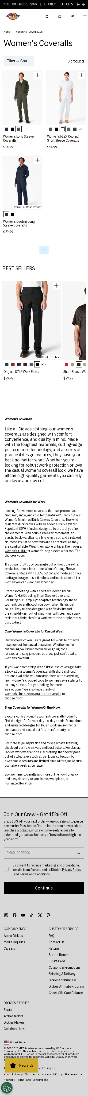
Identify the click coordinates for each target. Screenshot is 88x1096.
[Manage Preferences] (7, 1088)
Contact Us (57, 942)
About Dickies (13, 936)
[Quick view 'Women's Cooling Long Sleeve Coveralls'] (37, 160)
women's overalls (35, 671)
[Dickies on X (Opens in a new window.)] (40, 915)
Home (7, 31)
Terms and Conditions (35, 874)
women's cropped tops (28, 680)
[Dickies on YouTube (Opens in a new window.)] (23, 915)
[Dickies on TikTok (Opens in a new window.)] (31, 915)
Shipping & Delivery (62, 974)
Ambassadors (13, 1016)
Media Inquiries (14, 942)
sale (40, 765)
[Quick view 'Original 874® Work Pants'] (56, 285)
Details (66, 4)
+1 (80, 129)
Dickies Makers (14, 1022)
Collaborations (14, 1029)
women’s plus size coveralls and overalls (33, 694)
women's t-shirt (16, 551)
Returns (54, 948)
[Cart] (72, 16)
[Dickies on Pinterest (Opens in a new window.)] (48, 915)
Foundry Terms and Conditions (26, 1079)
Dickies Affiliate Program (66, 986)
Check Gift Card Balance (66, 993)
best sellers (55, 747)
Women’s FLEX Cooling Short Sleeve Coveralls (37, 595)
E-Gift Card (57, 961)
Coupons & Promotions (64, 967)
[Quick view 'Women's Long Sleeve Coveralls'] (37, 75)
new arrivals (32, 747)
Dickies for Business (63, 980)
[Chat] (59, 16)
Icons (52, 756)
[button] (21, 929)
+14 (44, 364)
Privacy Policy (71, 870)
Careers (9, 948)
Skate (8, 1010)
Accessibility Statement (60, 1074)
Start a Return (59, 955)
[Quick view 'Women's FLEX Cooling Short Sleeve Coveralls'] (81, 75)
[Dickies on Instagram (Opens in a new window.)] (6, 915)
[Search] (47, 16)
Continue (44, 888)
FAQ (51, 936)
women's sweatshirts (64, 680)
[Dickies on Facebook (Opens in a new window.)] (14, 915)
